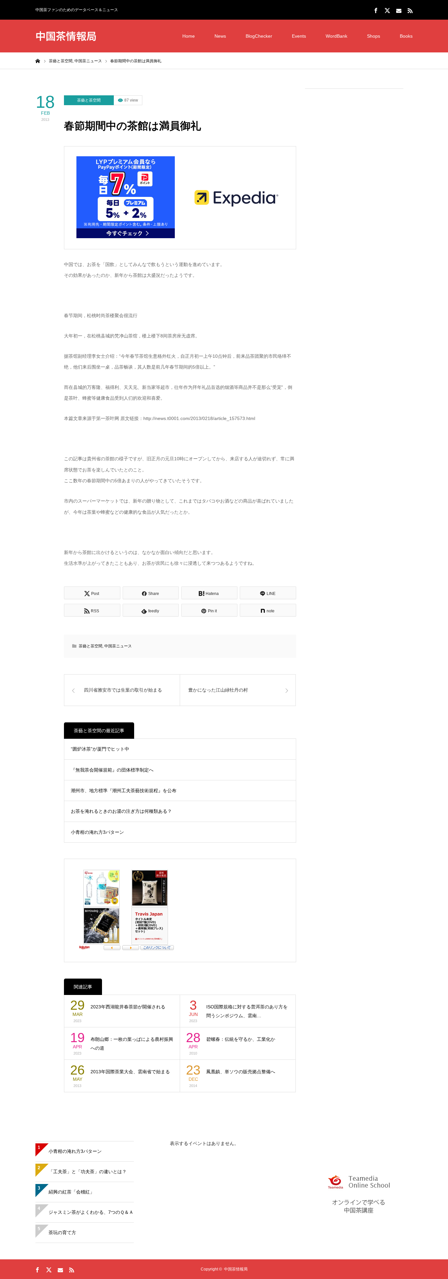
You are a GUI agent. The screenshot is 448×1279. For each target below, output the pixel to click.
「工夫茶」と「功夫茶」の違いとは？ (88, 1171)
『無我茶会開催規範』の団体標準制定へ (112, 770)
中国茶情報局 (65, 35)
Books (406, 36)
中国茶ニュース (118, 646)
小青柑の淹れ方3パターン (97, 832)
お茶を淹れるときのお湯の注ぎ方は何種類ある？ (121, 811)
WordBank (336, 36)
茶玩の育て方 (62, 1232)
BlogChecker (259, 36)
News (220, 36)
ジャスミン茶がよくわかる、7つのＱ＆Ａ (91, 1212)
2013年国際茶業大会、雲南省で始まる (130, 1071)
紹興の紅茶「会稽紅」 (71, 1191)
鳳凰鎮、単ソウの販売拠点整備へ (240, 1071)
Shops (373, 36)
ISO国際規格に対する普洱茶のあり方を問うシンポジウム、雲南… (247, 1011)
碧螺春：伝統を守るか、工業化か (240, 1039)
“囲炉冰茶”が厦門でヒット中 (100, 749)
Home (188, 36)
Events (299, 36)
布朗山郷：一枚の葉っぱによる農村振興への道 (132, 1044)
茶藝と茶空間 (89, 100)
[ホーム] (37, 60)
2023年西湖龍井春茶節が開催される (128, 1006)
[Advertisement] (354, 193)
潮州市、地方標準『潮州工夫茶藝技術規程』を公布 (123, 790)
